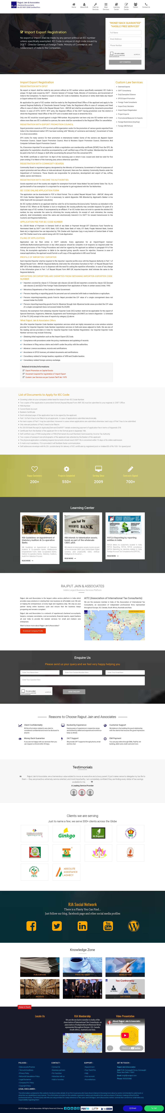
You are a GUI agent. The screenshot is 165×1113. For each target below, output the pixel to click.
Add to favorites (58, 1079)
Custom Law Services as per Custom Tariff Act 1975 (46, 377)
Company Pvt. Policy (26, 1083)
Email (133, 1108)
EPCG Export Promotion (126, 98)
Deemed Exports (124, 87)
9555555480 (127, 1079)
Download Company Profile (33, 631)
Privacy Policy (24, 1073)
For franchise (57, 1073)
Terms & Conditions (26, 1070)
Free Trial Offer (90, 1070)
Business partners (58, 1070)
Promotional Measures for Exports (130, 118)
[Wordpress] (133, 926)
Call (154, 1108)
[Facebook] (31, 926)
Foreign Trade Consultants (127, 102)
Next (145, 777)
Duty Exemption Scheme (127, 94)
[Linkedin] (82, 926)
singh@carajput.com (129, 1075)
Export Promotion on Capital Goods (39, 371)
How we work (90, 1076)
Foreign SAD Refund (125, 126)
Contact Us (56, 1067)
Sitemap (60, 1108)
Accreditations (90, 1079)
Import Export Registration (127, 110)
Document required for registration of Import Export (45, 374)
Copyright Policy (25, 1086)
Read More (26, 561)
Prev (20, 777)
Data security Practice (27, 1067)
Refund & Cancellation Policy (29, 1076)
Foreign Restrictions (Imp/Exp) (129, 122)
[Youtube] (108, 926)
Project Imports (123, 114)
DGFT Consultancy (124, 91)
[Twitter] (57, 926)
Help (86, 1073)
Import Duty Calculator (126, 106)
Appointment (90, 1067)
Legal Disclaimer (25, 1079)
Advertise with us (58, 1076)
